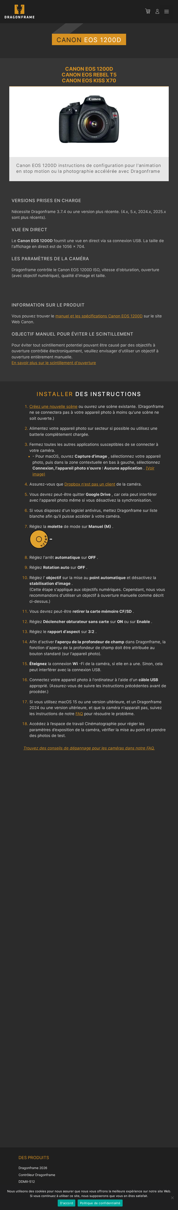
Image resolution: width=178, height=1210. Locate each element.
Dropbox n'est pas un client (89, 484)
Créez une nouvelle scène (53, 406)
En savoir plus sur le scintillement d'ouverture (54, 362)
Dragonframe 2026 (33, 1168)
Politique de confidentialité (100, 1203)
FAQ (79, 713)
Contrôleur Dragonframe (37, 1175)
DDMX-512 (27, 1181)
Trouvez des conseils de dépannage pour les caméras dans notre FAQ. (89, 748)
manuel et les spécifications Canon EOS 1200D (99, 316)
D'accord (66, 1203)
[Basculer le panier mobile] (150, 12)
